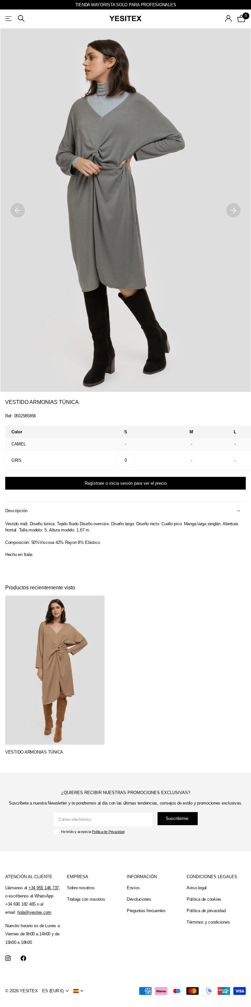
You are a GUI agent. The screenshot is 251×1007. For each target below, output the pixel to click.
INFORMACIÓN (142, 876)
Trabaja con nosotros (86, 899)
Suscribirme (178, 818)
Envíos (133, 887)
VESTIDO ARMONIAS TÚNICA (34, 752)
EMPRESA (77, 876)
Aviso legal (197, 887)
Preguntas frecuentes (146, 910)
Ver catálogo (9, 18)
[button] (17, 210)
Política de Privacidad (108, 832)
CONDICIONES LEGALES (212, 876)
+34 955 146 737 (43, 887)
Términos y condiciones (208, 922)
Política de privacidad (206, 910)
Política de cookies (204, 899)
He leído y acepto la (92, 832)
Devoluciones (139, 899)
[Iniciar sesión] (228, 18)
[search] (21, 18)
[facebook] (23, 958)
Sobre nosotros (80, 887)
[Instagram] (8, 958)
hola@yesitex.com (34, 912)
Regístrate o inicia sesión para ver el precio (126, 483)
